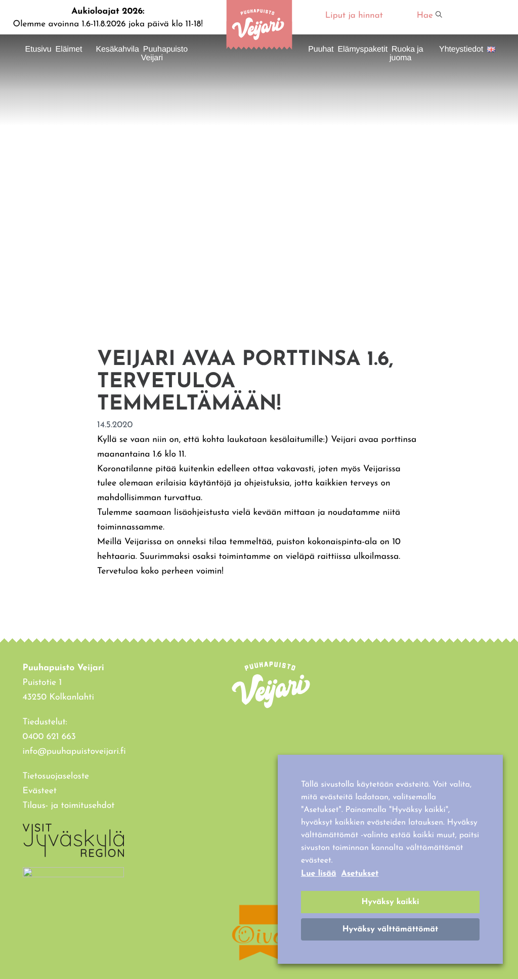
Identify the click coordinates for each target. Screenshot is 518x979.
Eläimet (69, 49)
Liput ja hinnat (354, 16)
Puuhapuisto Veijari (164, 53)
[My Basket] (482, 17)
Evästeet (40, 791)
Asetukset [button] (360, 874)
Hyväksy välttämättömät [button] (390, 929)
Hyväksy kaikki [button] (390, 902)
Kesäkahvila (117, 49)
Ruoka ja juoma (406, 53)
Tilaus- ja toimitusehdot (69, 806)
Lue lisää (318, 874)
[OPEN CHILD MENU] (87, 52)
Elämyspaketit (362, 49)
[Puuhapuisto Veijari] (259, 48)
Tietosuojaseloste (56, 776)
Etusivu (38, 49)
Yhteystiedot (461, 49)
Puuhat (320, 49)
